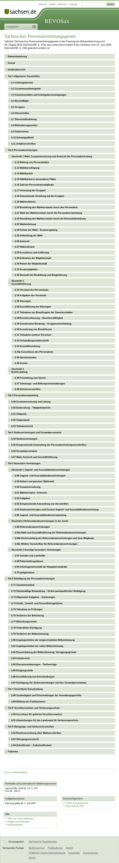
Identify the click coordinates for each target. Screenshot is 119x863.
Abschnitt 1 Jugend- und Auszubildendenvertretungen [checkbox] (40, 469)
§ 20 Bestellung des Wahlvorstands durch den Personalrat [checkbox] (46, 207)
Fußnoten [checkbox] (13, 751)
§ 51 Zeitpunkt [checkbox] (18, 414)
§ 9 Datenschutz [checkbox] (20, 131)
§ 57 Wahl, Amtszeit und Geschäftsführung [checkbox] (34, 457)
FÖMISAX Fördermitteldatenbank (47, 853)
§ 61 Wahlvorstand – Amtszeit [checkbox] (31, 492)
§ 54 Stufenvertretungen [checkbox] (24, 438)
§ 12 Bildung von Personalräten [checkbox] (32, 162)
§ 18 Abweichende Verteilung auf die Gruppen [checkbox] (39, 196)
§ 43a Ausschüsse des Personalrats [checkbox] (34, 351)
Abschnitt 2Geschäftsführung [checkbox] (21, 282)
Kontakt (52, 4)
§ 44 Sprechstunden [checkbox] (25, 357)
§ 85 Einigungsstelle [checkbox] (22, 670)
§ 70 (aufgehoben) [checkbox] (24, 572)
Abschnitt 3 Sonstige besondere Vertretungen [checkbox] (36, 549)
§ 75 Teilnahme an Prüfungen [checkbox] (27, 609)
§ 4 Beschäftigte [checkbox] (20, 100)
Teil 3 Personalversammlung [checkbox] (23, 395)
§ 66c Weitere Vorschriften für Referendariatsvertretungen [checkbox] (46, 544)
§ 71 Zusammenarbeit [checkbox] (22, 585)
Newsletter (74, 853)
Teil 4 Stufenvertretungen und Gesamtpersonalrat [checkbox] (34, 432)
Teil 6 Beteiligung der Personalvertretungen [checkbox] (31, 578)
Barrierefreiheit (15, 824)
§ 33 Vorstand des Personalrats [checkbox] (31, 289)
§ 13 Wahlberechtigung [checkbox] (27, 168)
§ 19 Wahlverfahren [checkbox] (25, 201)
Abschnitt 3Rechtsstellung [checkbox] (19, 370)
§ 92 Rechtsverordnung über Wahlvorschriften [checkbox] (36, 733)
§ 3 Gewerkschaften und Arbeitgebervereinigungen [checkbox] (38, 94)
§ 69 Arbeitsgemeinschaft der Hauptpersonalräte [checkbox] (41, 566)
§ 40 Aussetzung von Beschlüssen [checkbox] (33, 329)
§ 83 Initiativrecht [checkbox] (20, 658)
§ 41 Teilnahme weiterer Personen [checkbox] (33, 334)
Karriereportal (90, 853)
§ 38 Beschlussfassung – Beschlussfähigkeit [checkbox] (39, 318)
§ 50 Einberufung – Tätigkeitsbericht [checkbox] (30, 407)
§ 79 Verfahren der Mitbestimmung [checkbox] (29, 633)
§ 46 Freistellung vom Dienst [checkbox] (30, 377)
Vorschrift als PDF (75, 806)
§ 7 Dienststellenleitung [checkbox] (24, 119)
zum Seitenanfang (17, 772)
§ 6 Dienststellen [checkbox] (20, 113)
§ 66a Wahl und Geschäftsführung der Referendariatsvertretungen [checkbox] (50, 532)
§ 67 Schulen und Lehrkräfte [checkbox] (30, 555)
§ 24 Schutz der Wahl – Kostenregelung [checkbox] (36, 230)
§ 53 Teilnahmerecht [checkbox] (22, 426)
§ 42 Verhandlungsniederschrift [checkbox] (32, 340)
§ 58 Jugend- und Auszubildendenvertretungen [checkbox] (40, 475)
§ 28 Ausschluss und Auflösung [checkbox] (32, 252)
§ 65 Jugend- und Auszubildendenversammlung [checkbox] (40, 515)
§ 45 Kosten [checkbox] (21, 363)
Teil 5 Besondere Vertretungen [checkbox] (24, 463)
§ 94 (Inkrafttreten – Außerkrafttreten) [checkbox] (31, 745)
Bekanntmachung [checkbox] (17, 56)
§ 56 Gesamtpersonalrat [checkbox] (24, 451)
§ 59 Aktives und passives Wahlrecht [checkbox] (34, 481)
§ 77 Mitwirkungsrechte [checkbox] (24, 621)
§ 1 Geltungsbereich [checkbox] (22, 82)
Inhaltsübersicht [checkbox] (16, 69)
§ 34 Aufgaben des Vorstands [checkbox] (30, 295)
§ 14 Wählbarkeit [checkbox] (24, 173)
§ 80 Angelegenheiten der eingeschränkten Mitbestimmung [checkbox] (43, 640)
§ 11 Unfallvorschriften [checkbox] (23, 143)
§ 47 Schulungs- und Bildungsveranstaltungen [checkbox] (40, 383)
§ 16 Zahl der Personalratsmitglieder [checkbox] (34, 184)
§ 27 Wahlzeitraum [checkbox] (25, 246)
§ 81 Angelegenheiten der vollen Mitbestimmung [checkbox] (37, 646)
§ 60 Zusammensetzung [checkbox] (27, 487)
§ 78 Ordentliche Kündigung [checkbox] (26, 627)
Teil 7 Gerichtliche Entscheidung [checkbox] (25, 689)
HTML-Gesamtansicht (77, 803)
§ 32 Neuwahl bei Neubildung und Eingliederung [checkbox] (41, 275)
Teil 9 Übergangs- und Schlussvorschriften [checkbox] (31, 726)
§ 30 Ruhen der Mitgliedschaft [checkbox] (31, 263)
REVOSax (57, 21)
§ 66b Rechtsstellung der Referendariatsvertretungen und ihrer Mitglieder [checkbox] (54, 538)
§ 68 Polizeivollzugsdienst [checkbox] (29, 561)
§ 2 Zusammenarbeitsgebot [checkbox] (26, 88)
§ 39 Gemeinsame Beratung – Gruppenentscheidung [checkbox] (43, 323)
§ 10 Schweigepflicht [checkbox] (22, 137)
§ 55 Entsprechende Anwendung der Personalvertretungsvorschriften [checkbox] (48, 444)
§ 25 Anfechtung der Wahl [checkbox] (28, 235)
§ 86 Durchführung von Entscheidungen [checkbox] (33, 676)
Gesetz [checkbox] (11, 63)
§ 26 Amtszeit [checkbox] (22, 241)
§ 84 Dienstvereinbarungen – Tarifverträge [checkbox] (34, 664)
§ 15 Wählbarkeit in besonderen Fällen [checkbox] (35, 179)
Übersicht (43, 4)
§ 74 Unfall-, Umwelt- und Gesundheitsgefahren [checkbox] (36, 603)
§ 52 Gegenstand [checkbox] (20, 420)
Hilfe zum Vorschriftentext (21, 818)
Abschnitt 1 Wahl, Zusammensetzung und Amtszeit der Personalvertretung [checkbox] (51, 156)
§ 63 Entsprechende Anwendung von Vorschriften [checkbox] (41, 503)
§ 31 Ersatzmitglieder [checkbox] (26, 269)
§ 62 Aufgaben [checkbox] (22, 498)
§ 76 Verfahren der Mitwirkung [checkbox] (27, 615)
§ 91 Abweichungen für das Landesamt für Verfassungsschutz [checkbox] (44, 720)
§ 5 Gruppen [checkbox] (18, 107)
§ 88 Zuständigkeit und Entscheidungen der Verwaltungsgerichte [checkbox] (46, 695)
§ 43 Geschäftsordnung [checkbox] (27, 346)
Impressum (62, 4)
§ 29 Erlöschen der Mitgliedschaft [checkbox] (33, 258)
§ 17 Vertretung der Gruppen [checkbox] (30, 190)
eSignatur (73, 4)
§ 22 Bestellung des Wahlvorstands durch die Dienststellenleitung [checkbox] (50, 218)
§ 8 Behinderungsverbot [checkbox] (24, 125)
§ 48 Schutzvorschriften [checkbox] (28, 389)
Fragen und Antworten (19, 821)
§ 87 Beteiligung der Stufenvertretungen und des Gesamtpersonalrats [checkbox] (48, 682)
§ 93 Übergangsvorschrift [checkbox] (25, 739)
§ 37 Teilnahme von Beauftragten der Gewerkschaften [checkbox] (44, 312)
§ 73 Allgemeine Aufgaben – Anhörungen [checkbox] (33, 597)
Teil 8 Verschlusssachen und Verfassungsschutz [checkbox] (34, 708)
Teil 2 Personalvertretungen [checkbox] (22, 150)
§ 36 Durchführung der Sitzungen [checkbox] (33, 306)
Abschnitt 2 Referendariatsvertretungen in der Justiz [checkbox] (39, 521)
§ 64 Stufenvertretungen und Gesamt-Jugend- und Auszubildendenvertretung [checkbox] (57, 509)
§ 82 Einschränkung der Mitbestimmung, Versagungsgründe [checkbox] (43, 652)
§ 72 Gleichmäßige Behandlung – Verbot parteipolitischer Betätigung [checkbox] (48, 591)
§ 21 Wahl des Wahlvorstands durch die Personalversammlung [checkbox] (48, 213)
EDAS (32, 858)
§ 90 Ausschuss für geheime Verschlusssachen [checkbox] (36, 714)
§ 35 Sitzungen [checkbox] (23, 301)
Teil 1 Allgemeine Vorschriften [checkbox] (24, 76)
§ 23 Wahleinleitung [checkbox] (25, 224)
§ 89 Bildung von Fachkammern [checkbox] (28, 701)
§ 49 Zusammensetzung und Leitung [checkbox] (31, 401)
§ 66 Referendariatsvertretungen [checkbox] (32, 527)
